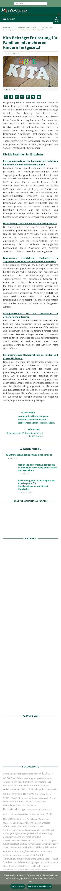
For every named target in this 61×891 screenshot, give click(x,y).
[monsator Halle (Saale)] (30, 572)
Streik (11, 844)
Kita (37, 855)
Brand (53, 798)
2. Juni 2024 (24, 473)
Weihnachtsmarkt (36, 826)
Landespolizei (43, 859)
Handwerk (31, 805)
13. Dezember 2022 (13, 53)
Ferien (38, 794)
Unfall (42, 855)
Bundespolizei (38, 789)
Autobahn (24, 847)
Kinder (6, 801)
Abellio (16, 819)
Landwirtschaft (28, 855)
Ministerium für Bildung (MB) (15, 823)
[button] (6, 97)
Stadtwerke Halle (13, 862)
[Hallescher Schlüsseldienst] (30, 606)
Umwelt (50, 830)
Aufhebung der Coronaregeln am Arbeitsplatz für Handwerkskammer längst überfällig (36, 485)
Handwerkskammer (13, 858)
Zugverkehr (38, 862)
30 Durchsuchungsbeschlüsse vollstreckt (29, 454)
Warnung (28, 778)
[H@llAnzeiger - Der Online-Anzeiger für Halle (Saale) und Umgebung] (30, 13)
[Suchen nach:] (30, 3)
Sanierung (20, 851)
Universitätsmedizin (39, 847)
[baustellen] (30, 531)
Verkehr (7, 814)
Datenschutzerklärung (39, 886)
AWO (20, 866)
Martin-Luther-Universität (22, 801)
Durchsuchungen (10, 830)
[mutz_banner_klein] (30, 759)
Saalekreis (31, 851)
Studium (53, 847)
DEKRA (6, 798)
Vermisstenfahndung (41, 782)
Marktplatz (46, 794)
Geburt (23, 819)
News (30, 793)
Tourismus (44, 819)
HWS (31, 823)
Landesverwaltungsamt (36, 830)
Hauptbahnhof (25, 781)
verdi (38, 844)
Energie (26, 833)
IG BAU (6, 847)
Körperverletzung (49, 844)
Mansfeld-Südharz (42, 809)
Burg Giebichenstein (42, 778)
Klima (5, 866)
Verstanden (18, 886)
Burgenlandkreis (42, 822)
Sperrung (13, 866)
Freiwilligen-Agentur (12, 833)
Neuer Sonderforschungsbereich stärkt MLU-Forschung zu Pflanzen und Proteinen (37, 467)
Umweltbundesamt (11, 840)
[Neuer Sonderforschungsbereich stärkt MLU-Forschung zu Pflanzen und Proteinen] (9, 468)
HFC (25, 858)
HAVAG (13, 797)
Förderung (28, 862)
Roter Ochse (27, 773)
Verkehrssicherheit (11, 789)
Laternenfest (15, 773)
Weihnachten (41, 869)
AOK (5, 851)
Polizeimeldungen (15, 809)
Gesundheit (36, 833)
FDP (15, 782)
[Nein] (57, 881)
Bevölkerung (32, 819)
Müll (14, 778)
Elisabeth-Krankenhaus (25, 844)
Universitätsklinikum (20, 814)
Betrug (6, 773)
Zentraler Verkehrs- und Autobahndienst (22, 837)
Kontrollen (8, 782)
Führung (32, 858)
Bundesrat (8, 785)
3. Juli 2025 (12, 458)
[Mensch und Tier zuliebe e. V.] (30, 709)
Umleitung (47, 833)
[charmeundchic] (30, 641)
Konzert (37, 773)
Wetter (11, 851)
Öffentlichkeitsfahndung (15, 826)
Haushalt (54, 859)
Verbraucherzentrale (39, 798)
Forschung (20, 805)
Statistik (26, 789)
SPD (42, 814)
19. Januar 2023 (26, 492)
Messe (22, 830)
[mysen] (30, 675)
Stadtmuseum (51, 862)
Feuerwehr (52, 789)
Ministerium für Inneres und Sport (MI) (31, 785)
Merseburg (23, 798)
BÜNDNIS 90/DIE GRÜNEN (14, 794)
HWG (30, 809)
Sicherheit (34, 814)
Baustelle (14, 847)
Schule (20, 778)
